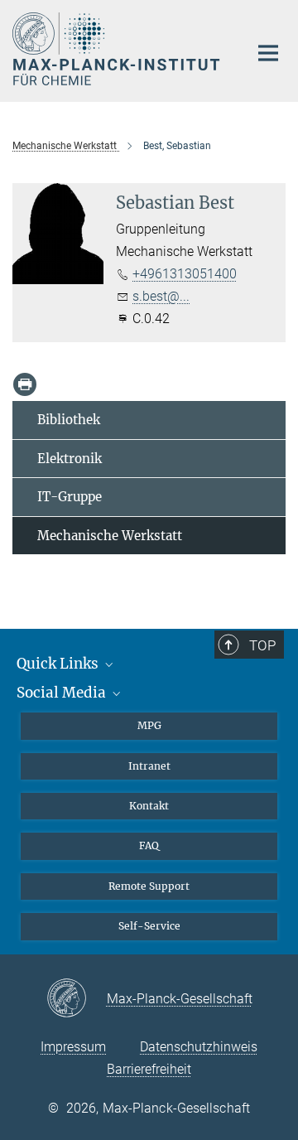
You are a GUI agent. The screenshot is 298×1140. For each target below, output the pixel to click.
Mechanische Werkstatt (109, 535)
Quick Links (59, 663)
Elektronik (69, 458)
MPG (149, 725)
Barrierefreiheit (149, 1069)
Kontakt (149, 805)
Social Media (63, 692)
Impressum (73, 1047)
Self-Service (149, 926)
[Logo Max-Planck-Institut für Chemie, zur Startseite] (117, 48)
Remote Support (149, 886)
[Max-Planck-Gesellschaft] (76, 999)
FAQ (149, 845)
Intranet (149, 766)
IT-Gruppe (69, 497)
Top (262, 645)
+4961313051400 (184, 274)
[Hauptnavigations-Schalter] (268, 53)
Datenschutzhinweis (198, 1047)
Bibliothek (68, 420)
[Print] (24, 384)
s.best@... (161, 296)
